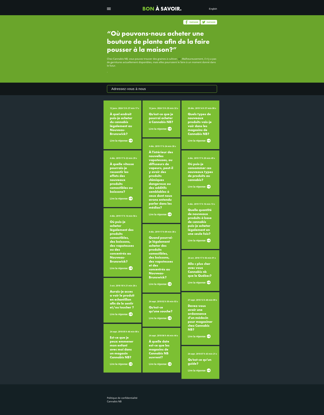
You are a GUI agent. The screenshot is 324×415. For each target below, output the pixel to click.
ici (179, 58)
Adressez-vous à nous (128, 89)
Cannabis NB (114, 401)
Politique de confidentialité (122, 397)
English (213, 8)
